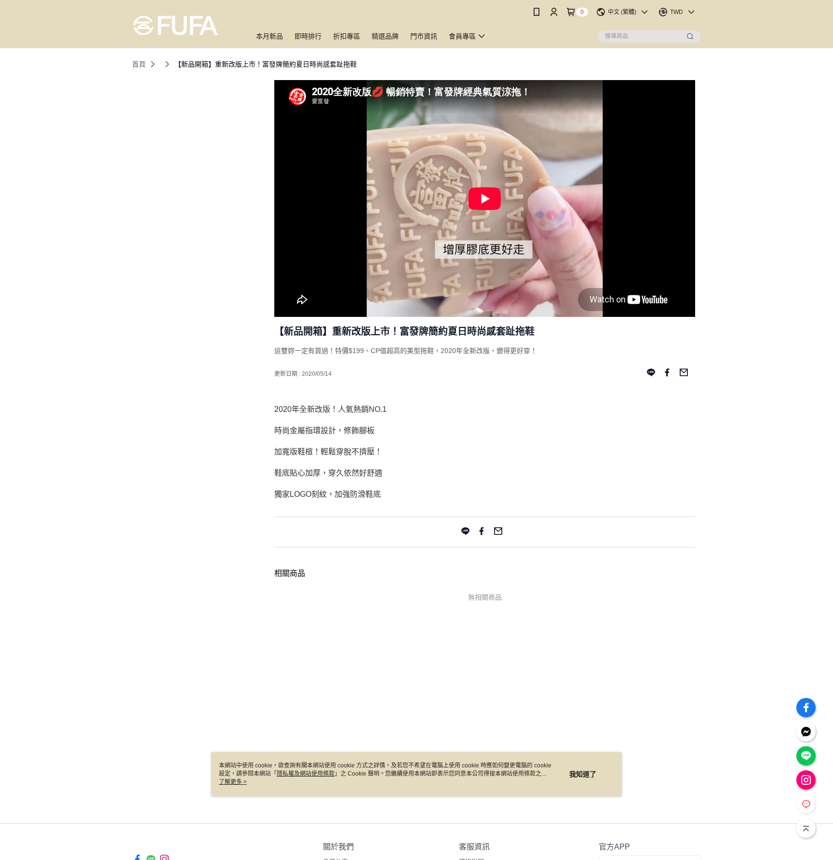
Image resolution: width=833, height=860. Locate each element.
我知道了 (582, 774)
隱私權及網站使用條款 (306, 773)
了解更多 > (233, 781)
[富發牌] (185, 25)
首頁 (139, 64)
